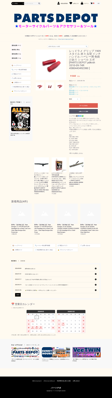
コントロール (84, 87)
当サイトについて (37, 380)
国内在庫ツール (16, 58)
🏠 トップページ (16, 65)
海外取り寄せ (16, 49)
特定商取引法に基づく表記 (64, 380)
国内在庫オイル (16, 54)
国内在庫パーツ (16, 45)
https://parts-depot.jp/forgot (65, 39)
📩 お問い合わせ (16, 78)
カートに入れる (83, 105)
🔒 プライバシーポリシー (19, 91)
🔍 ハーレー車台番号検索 (19, 69)
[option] (51, 65)
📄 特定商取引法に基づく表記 (20, 87)
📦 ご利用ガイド (16, 82)
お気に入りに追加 (83, 111)
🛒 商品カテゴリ (16, 74)
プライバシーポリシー (49, 380)
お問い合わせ (76, 380)
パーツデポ (56, 388)
